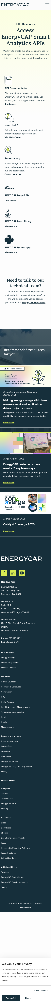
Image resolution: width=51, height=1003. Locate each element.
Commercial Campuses (11, 686)
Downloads (6, 827)
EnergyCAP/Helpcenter (33, 302)
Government (6, 691)
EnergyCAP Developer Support (14, 882)
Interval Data (6, 746)
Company (5, 788)
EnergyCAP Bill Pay (9, 761)
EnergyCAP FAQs (8, 803)
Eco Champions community (13, 837)
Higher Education (8, 681)
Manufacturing (7, 727)
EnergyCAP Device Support (13, 877)
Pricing (4, 771)
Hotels (4, 722)
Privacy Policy (25, 907)
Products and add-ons (11, 736)
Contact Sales (7, 798)
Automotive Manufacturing (12, 712)
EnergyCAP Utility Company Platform (17, 766)
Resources (6, 817)
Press (3, 842)
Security (4, 808)
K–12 (3, 696)
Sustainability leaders (10, 662)
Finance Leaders (8, 667)
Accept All (11, 998)
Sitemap (4, 887)
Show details (40, 990)
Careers (4, 793)
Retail (3, 717)
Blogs (3, 822)
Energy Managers (9, 657)
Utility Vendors (7, 701)
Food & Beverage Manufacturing (15, 706)
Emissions (5, 751)
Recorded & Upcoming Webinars (15, 847)
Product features (8, 853)
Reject (28, 998)
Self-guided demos (9, 858)
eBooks (4, 832)
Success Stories (8, 780)
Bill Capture (6, 756)
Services (5, 872)
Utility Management (9, 741)
